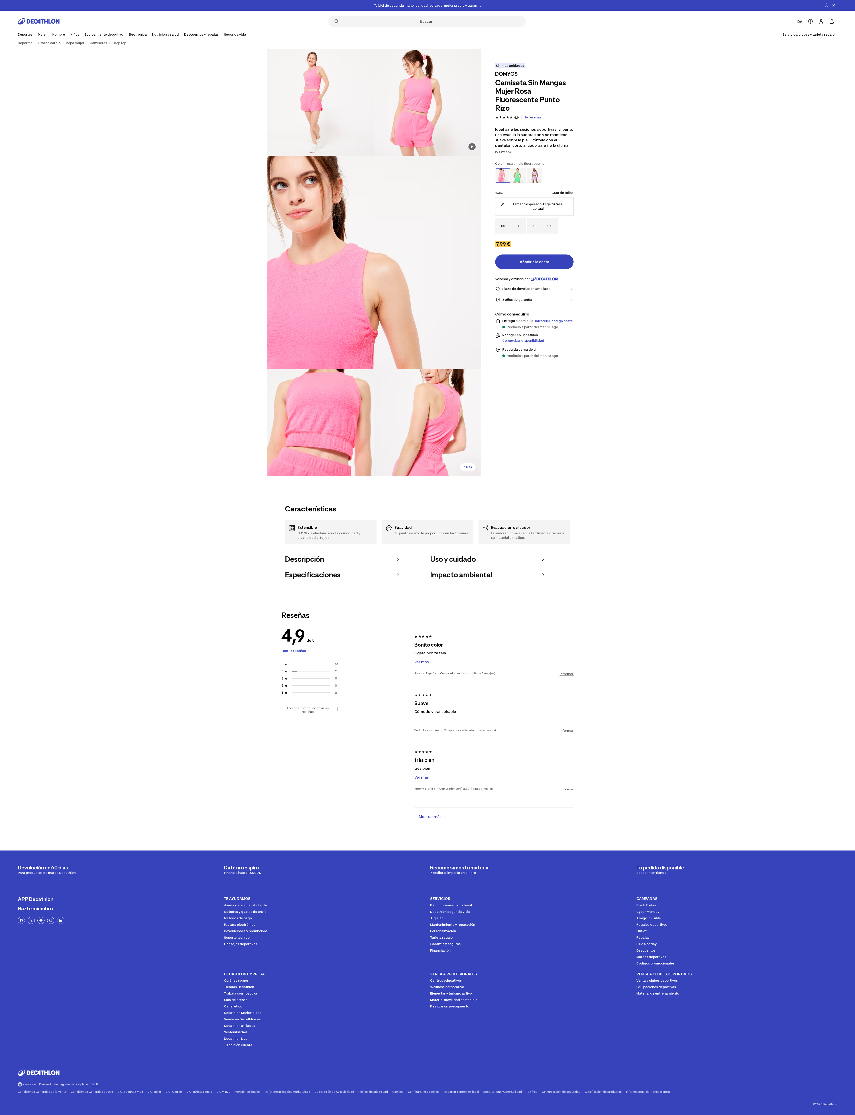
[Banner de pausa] (826, 5)
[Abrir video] (472, 146)
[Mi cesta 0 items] (831, 21)
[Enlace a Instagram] (50, 920)
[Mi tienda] (799, 21)
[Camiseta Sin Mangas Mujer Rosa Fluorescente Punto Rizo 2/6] (320, 102)
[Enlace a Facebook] (21, 920)
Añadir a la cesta (534, 262)
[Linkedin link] (60, 920)
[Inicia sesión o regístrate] (821, 21)
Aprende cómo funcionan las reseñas (308, 710)
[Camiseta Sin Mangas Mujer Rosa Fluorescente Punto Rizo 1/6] (427, 102)
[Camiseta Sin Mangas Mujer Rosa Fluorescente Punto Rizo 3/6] (374, 262)
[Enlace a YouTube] (41, 920)
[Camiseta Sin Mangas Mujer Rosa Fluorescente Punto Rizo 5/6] (427, 422)
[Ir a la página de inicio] (39, 21)
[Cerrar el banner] (833, 5)
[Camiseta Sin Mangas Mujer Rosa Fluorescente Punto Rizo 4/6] (320, 422)
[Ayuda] (810, 21)
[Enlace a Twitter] (31, 920)
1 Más (468, 467)
